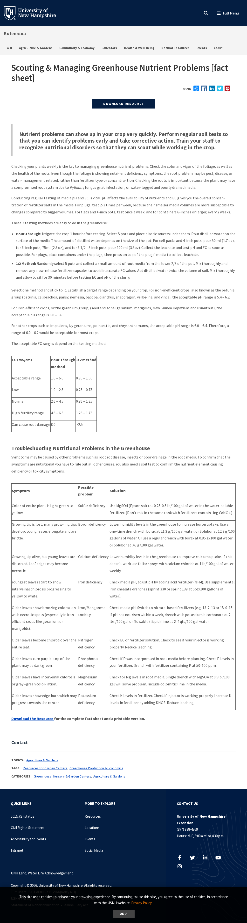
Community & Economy (77, 48)
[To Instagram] (182, 866)
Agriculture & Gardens (36, 48)
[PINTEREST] (227, 88)
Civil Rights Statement (28, 827)
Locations (92, 827)
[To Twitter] (195, 858)
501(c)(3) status (22, 816)
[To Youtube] (220, 858)
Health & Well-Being (139, 48)
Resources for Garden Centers (45, 768)
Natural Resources (175, 48)
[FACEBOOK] (204, 88)
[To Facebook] (182, 858)
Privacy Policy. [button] (141, 903)
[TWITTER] (220, 88)
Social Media (94, 850)
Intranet (17, 850)
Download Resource (123, 104)
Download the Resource (32, 718)
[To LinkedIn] (207, 858)
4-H (9, 48)
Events (202, 48)
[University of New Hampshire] (34, 12)
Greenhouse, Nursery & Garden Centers (62, 776)
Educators (109, 48)
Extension (15, 33)
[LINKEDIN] (212, 88)
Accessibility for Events (28, 839)
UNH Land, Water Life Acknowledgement (42, 873)
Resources (93, 816)
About (218, 48)
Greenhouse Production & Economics (96, 768)
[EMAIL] (196, 88)
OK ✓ (124, 914)
